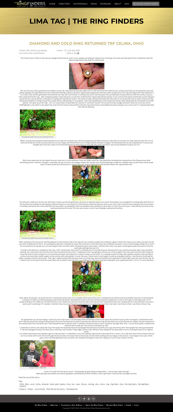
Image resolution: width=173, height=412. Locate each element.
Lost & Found (40, 389)
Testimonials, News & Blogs (71, 405)
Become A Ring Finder (115, 405)
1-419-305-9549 (73, 50)
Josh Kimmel (42, 50)
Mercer (84, 384)
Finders (30, 389)
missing (91, 384)
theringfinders (143, 384)
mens (78, 384)
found (52, 384)
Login (136, 405)
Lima (68, 384)
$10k (22, 384)
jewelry (62, 384)
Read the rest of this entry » (29, 377)
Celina (38, 384)
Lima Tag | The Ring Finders (86, 21)
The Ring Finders (41, 405)
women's (23, 386)
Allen (27, 384)
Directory (54, 405)
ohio (97, 384)
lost (73, 384)
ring (107, 384)
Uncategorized (71, 389)
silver (121, 384)
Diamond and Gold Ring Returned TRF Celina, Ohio (86, 43)
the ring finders (131, 384)
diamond (45, 384)
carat (32, 384)
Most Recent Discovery (55, 389)
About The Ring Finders (94, 405)
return (102, 384)
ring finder (114, 384)
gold (56, 384)
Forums (128, 405)
